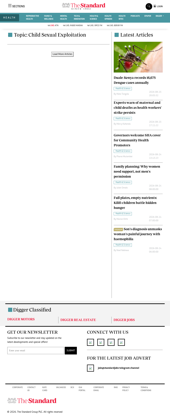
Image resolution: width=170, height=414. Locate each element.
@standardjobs (110, 368)
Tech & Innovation (79, 17)
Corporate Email (98, 389)
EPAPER (147, 16)
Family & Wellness (48, 17)
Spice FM (96, 26)
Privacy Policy (126, 389)
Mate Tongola (123, 94)
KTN (54, 26)
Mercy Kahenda (123, 124)
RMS (116, 388)
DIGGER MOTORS (21, 319)
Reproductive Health (32, 17)
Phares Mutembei (124, 157)
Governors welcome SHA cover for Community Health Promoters (137, 140)
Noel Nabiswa (123, 250)
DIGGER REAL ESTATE (78, 320)
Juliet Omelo (122, 188)
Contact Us (31, 389)
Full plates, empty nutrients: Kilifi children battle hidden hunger (135, 203)
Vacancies (61, 388)
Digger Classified (32, 310)
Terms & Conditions (146, 389)
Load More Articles (62, 54)
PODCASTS (135, 16)
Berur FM (116, 26)
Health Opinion (108, 17)
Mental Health (63, 17)
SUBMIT (71, 350)
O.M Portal (82, 389)
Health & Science (94, 17)
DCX (72, 388)
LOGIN (159, 6)
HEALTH (9, 17)
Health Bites (122, 17)
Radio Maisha (74, 26)
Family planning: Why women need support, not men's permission (137, 171)
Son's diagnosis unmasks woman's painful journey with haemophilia (138, 234)
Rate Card (44, 389)
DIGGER (159, 16)
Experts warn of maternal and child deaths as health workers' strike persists (138, 107)
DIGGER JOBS (124, 320)
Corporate (17, 388)
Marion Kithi (122, 219)
